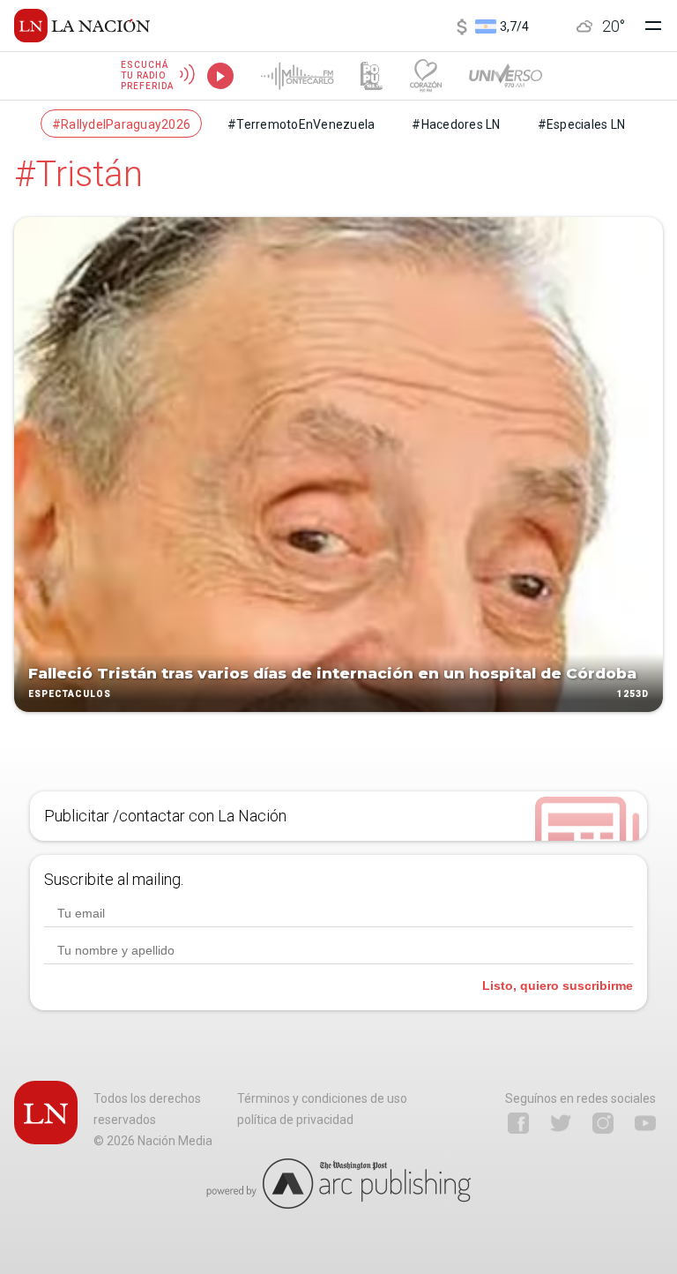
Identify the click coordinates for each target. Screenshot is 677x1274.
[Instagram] (603, 1123)
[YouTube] (645, 1123)
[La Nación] (82, 25)
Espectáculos (69, 694)
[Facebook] (518, 1123)
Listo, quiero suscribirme (557, 985)
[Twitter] (561, 1123)
